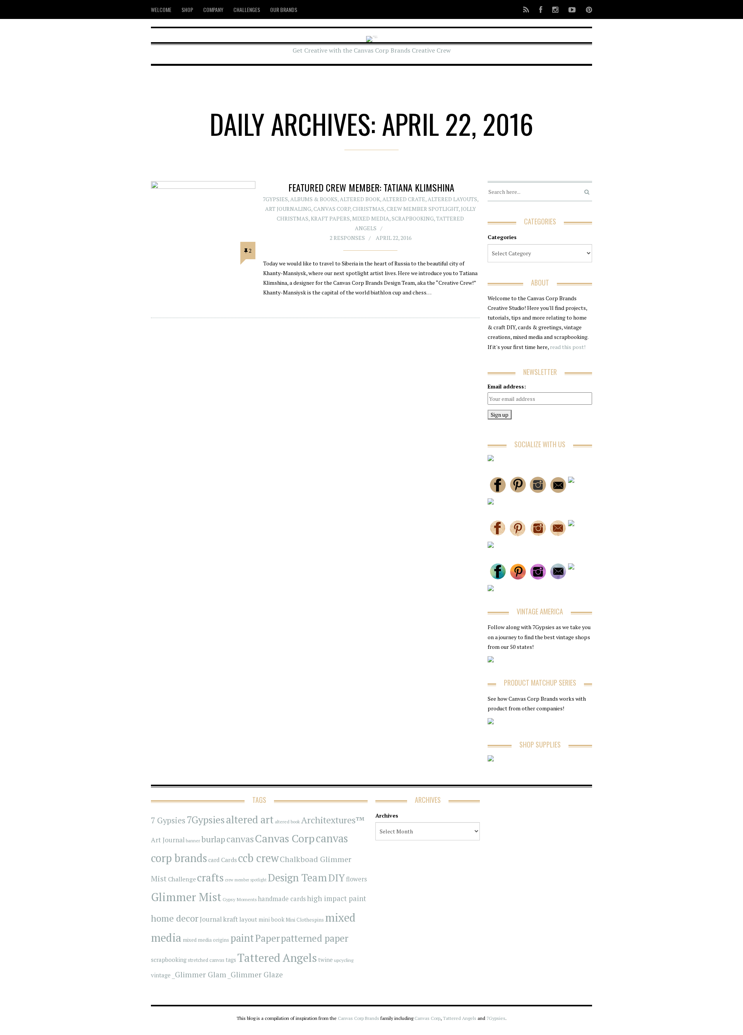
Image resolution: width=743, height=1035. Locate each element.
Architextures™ (333, 820)
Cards (229, 859)
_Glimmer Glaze (255, 975)
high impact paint (336, 898)
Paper (267, 938)
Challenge (182, 879)
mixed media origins (206, 939)
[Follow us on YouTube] (572, 9)
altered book (287, 822)
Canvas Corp (331, 208)
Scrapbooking (413, 218)
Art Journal (168, 840)
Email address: (507, 386)
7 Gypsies (168, 820)
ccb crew (258, 858)
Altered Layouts (452, 199)
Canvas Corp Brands (358, 1018)
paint (242, 938)
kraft (230, 919)
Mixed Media (370, 218)
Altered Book (360, 199)
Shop (187, 9)
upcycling (343, 960)
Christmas (368, 208)
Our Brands (283, 9)
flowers (356, 879)
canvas (240, 839)
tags (231, 959)
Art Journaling (288, 208)
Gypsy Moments (240, 899)
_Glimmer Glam (199, 975)
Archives (386, 815)
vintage (161, 975)
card (214, 860)
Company (213, 9)
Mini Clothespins (305, 919)
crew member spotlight (246, 880)
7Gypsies (275, 199)
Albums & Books (313, 199)
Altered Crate (403, 199)
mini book (271, 919)
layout (248, 919)
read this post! (567, 347)
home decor (175, 918)
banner (193, 840)
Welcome (161, 9)
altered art (250, 819)
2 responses (347, 237)
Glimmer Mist (186, 897)
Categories (502, 237)
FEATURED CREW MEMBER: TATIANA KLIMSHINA (371, 187)
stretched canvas (206, 960)
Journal (211, 919)
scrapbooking (169, 959)
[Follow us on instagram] (555, 9)
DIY (336, 877)
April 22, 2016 (393, 237)
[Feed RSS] (526, 9)
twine (325, 959)
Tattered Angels (277, 957)
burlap (213, 839)
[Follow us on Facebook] (540, 9)
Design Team (297, 877)
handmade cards (282, 899)
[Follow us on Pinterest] (586, 9)
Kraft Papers (330, 218)
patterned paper (314, 938)
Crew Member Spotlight (423, 208)
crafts (210, 877)
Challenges (246, 9)
